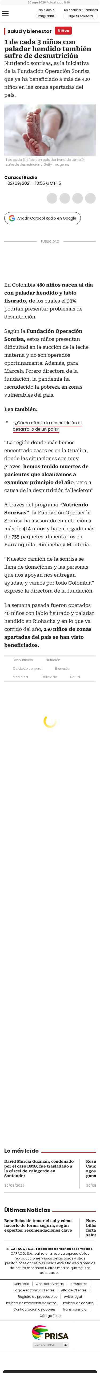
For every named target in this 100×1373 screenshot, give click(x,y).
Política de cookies (78, 1303)
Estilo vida (49, 677)
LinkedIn (77, 198)
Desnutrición (23, 660)
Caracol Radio (26, 14)
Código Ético (50, 1316)
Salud (75, 677)
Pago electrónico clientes (34, 1290)
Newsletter (78, 1284)
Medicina (20, 677)
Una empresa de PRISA (50, 1332)
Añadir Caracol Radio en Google (46, 218)
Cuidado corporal (27, 668)
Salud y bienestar (29, 31)
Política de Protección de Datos (31, 1303)
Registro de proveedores (37, 1297)
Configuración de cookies (34, 1309)
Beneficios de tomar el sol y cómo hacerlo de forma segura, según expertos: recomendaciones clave (38, 1225)
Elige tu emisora (80, 16)
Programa (46, 16)
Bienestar (62, 668)
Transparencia (74, 1309)
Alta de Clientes (73, 1290)
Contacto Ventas (50, 1284)
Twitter (64, 198)
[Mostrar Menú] (5, 13)
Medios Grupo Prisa (50, 1345)
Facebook (52, 198)
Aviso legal (73, 1297)
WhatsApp (90, 198)
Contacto (21, 1284)
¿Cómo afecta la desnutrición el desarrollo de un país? (47, 426)
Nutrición (53, 660)
